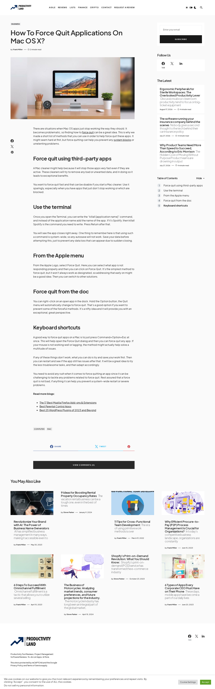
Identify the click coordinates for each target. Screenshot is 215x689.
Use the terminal (173, 190)
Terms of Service (34, 665)
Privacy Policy (17, 665)
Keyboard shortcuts (176, 205)
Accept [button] (205, 682)
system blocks (122, 139)
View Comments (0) (84, 465)
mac (49, 429)
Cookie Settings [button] (188, 682)
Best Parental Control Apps (55, 406)
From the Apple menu (176, 195)
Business (15, 24)
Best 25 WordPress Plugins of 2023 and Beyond (68, 410)
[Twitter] (172, 65)
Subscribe (181, 39)
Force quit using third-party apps (183, 185)
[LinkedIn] (180, 65)
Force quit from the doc (178, 200)
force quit (88, 132)
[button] (191, 7)
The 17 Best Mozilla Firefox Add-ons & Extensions (68, 402)
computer (39, 429)
